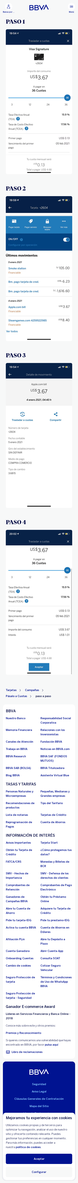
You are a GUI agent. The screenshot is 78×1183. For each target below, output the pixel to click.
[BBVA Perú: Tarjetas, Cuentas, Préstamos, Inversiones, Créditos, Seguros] (39, 7)
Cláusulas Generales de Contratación (39, 1098)
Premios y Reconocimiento (23, 1033)
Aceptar (39, 1158)
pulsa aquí (51, 1044)
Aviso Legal (39, 1091)
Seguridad (39, 1084)
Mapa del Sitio (39, 1106)
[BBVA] (39, 1072)
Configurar (39, 1172)
